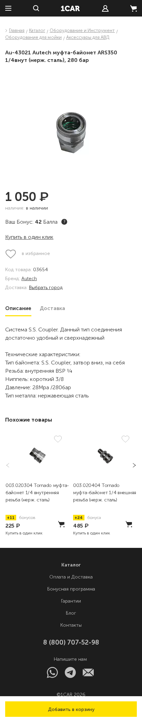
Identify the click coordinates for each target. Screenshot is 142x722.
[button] (71, 709)
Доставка (52, 308)
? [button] (64, 221)
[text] (105, 8)
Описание (18, 308)
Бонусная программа (71, 589)
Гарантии (71, 601)
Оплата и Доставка (71, 577)
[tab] (18, 308)
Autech (29, 279)
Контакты (71, 625)
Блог (71, 613)
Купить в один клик (29, 237)
